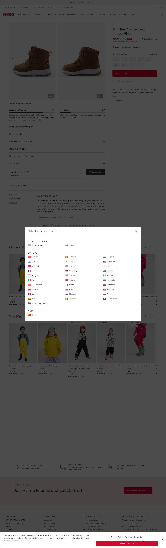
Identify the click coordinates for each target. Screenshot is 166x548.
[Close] (162, 539)
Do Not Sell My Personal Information (127, 537)
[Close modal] (136, 231)
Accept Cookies (127, 543)
